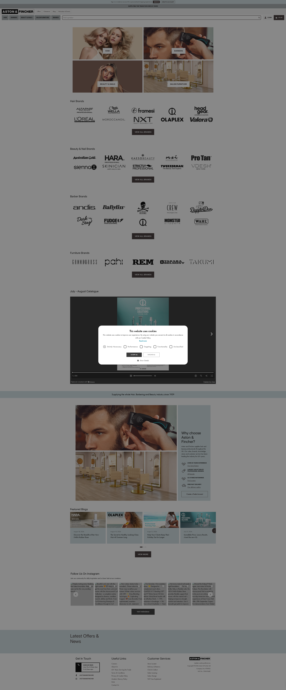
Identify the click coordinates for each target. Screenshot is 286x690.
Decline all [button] (151, 355)
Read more (143, 341)
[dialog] (143, 345)
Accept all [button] (134, 355)
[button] (143, 360)
